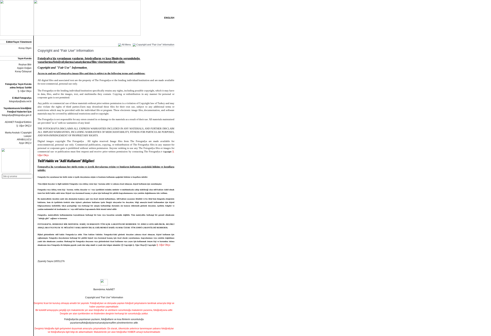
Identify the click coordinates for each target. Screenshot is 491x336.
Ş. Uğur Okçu (18, 87)
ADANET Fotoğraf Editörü (18, 122)
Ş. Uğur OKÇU (23, 125)
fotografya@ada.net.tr (20, 101)
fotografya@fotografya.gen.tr (16, 115)
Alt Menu (126, 44)
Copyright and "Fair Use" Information (155, 44)
